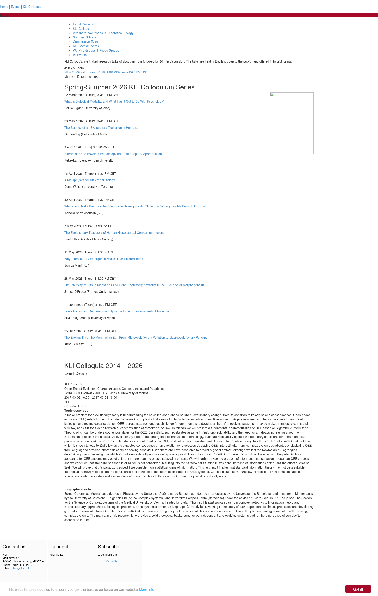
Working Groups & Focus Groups (96, 50)
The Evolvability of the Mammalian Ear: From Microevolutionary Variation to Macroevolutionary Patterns (135, 337)
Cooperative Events (86, 41)
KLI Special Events (86, 46)
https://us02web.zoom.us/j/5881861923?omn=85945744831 (106, 72)
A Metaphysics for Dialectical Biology (89, 180)
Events (15, 6)
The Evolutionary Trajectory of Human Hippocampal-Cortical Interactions (114, 232)
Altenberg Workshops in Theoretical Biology (103, 33)
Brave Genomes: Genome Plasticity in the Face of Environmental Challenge (116, 311)
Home (4, 6)
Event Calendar (83, 24)
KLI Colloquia (32, 6)
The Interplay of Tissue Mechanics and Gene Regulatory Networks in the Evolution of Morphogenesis (134, 285)
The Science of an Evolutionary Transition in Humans (101, 127)
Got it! (358, 589)
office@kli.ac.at (20, 568)
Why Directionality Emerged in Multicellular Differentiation (103, 258)
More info (146, 589)
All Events (80, 54)
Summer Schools (85, 37)
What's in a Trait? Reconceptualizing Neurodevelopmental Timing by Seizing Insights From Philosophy (135, 206)
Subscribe (112, 561)
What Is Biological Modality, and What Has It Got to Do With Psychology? (114, 101)
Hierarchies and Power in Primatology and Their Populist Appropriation (113, 154)
